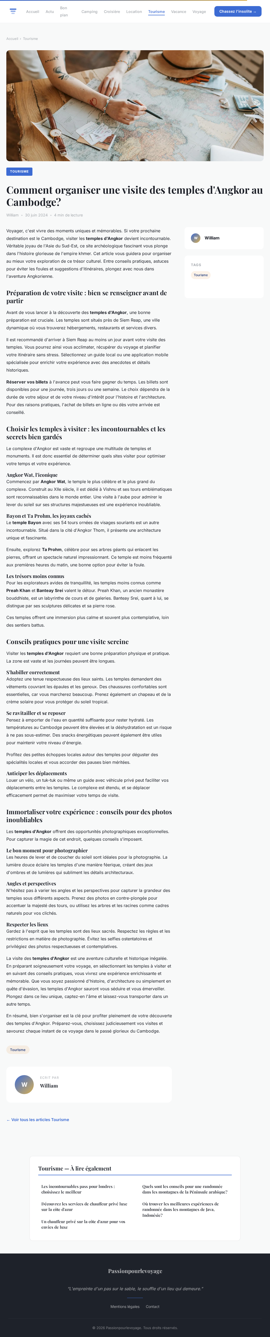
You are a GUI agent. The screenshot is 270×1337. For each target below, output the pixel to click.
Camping (89, 11)
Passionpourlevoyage (135, 1270)
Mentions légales (124, 1306)
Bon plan (64, 11)
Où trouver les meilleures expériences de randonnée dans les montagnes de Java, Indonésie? (180, 1209)
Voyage (199, 11)
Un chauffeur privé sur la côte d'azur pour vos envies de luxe (83, 1224)
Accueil (32, 11)
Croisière (112, 11)
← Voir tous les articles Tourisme (37, 1119)
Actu (50, 11)
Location (134, 11)
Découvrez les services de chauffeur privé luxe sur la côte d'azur (84, 1206)
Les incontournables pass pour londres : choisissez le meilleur (78, 1189)
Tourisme (156, 11)
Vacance (178, 11)
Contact (153, 1306)
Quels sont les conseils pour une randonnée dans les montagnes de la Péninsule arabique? (184, 1189)
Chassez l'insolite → (238, 11)
